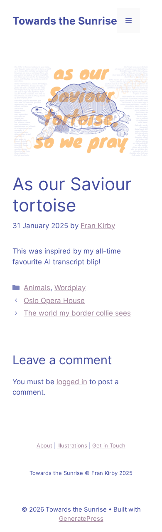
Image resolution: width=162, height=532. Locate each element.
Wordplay (70, 287)
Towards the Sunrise (64, 21)
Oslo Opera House (54, 300)
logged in (71, 382)
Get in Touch (108, 445)
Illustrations (72, 445)
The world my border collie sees (77, 313)
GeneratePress (81, 518)
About (44, 445)
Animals (37, 287)
